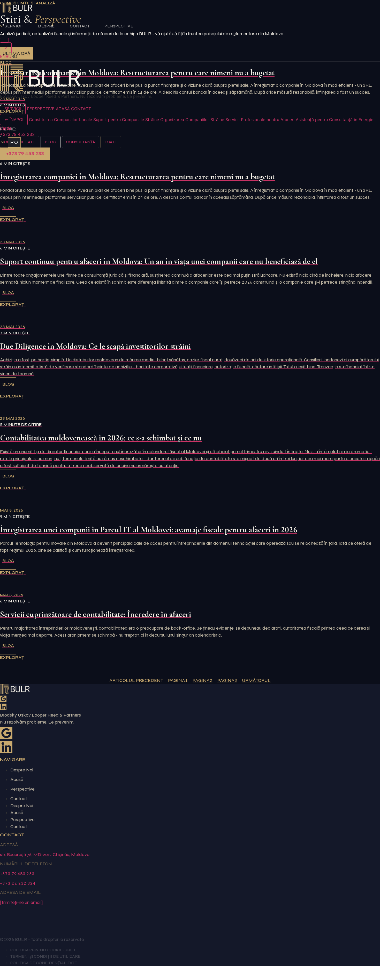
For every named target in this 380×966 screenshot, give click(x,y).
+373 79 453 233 (17, 134)
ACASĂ (63, 108)
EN (3, 56)
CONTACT (80, 26)
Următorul (256, 680)
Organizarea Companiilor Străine (192, 119)
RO (14, 142)
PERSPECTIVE (119, 26)
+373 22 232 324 (17, 883)
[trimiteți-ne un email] (21, 902)
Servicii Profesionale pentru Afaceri (259, 119)
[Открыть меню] (4, 40)
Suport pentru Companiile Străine (126, 119)
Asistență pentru (312, 119)
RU (8, 56)
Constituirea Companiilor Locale (60, 119)
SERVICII (14, 26)
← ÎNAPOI (13, 119)
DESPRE (46, 26)
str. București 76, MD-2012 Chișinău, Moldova (44, 854)
